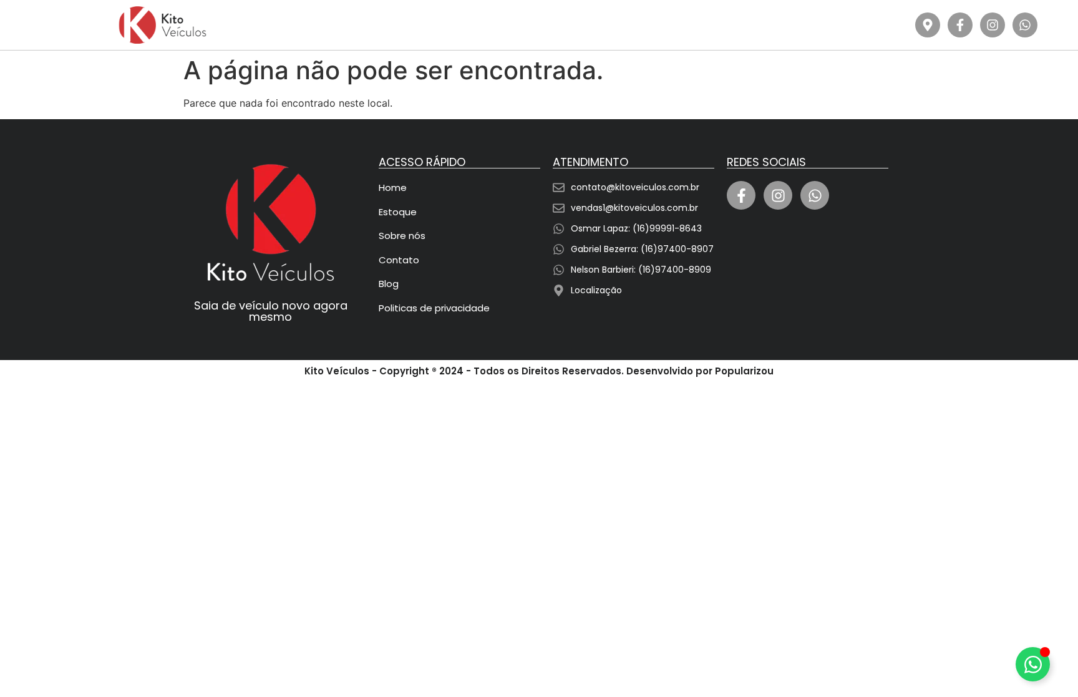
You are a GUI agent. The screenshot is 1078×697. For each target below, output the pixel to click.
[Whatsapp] (1024, 24)
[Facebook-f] (960, 24)
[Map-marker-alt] (927, 24)
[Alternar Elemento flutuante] (1033, 664)
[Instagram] (992, 24)
